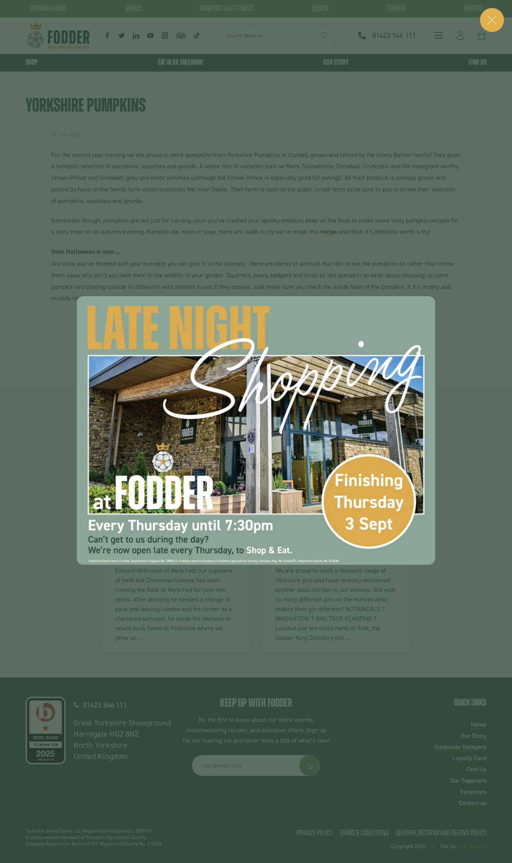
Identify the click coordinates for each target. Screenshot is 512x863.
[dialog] (256, 430)
